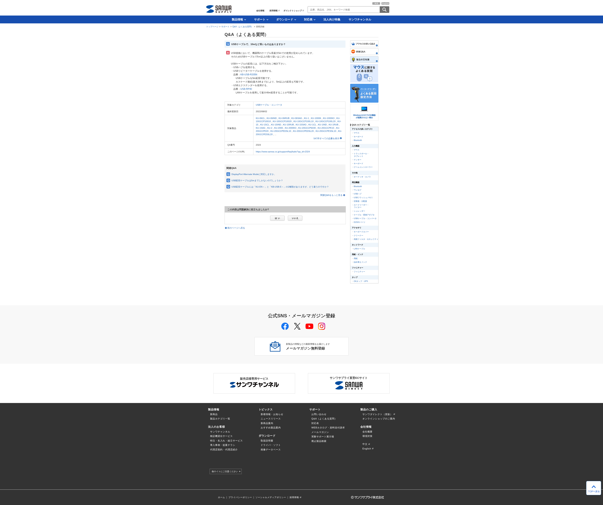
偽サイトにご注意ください (225, 471)
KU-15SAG (301, 124)
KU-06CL (260, 118)
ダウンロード (284, 19)
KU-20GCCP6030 (307, 128)
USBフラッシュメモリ (363, 197)
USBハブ (357, 194)
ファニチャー (359, 272)
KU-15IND (276, 124)
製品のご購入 (368, 409)
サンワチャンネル (360, 19)
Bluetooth (358, 140)
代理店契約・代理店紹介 (224, 449)
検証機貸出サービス (221, 436)
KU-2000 (278, 128)
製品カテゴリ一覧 (220, 418)
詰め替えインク (360, 262)
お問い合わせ (318, 414)
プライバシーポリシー (240, 497)
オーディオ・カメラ (362, 177)
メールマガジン (320, 432)
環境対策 (367, 436)
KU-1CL (312, 124)
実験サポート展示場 (322, 436)
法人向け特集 (331, 19)
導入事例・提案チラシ (222, 445)
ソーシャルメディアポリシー (270, 497)
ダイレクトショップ (292, 10)
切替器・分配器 (360, 201)
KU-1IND (322, 124)
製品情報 (237, 19)
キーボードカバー (361, 232)
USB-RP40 (246, 89)
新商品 (214, 414)
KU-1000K (316, 118)
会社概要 (367, 431)
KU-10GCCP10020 (282, 121)
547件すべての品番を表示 (327, 138)
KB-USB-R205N (248, 74)
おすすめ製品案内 (271, 427)
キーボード (358, 137)
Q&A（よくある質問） (242, 26)
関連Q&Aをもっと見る (331, 195)
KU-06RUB (284, 118)
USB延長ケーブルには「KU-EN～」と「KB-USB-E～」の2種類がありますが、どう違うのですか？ (280, 186)
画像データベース (271, 449)
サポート (259, 19)
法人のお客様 (216, 426)
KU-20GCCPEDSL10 (280, 131)
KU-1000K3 (328, 118)
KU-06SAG (296, 118)
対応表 (308, 19)
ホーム (221, 497)
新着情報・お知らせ (272, 414)
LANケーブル (359, 249)
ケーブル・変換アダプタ (364, 215)
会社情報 (260, 10)
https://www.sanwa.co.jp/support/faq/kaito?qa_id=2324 (283, 151)
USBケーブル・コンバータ (269, 105)
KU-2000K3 (290, 128)
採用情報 (273, 10)
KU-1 (306, 118)
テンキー (357, 160)
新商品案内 (267, 423)
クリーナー (358, 235)
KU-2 (269, 128)
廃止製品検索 (318, 441)
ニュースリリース (271, 418)
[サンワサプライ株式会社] (218, 9)
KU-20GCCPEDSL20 (303, 131)
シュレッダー (359, 211)
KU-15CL (264, 124)
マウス (356, 133)
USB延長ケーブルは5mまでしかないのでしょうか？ (257, 180)
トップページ (212, 26)
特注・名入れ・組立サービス (226, 440)
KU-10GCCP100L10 (303, 121)
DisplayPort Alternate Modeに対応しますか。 (253, 174)
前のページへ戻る (236, 228)
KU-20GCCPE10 (326, 128)
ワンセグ (357, 190)
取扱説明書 (267, 440)
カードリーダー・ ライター (361, 206)
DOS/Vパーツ (359, 222)
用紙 (356, 258)
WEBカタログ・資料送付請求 (328, 427)
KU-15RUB (288, 124)
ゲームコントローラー (363, 167)
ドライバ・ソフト (271, 445)
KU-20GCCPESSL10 (326, 131)
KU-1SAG (260, 128)
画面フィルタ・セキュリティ (366, 239)
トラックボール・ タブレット (361, 155)
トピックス (266, 409)
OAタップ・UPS (361, 281)
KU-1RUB (333, 124)
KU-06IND (272, 118)
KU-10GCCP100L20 (325, 121)
